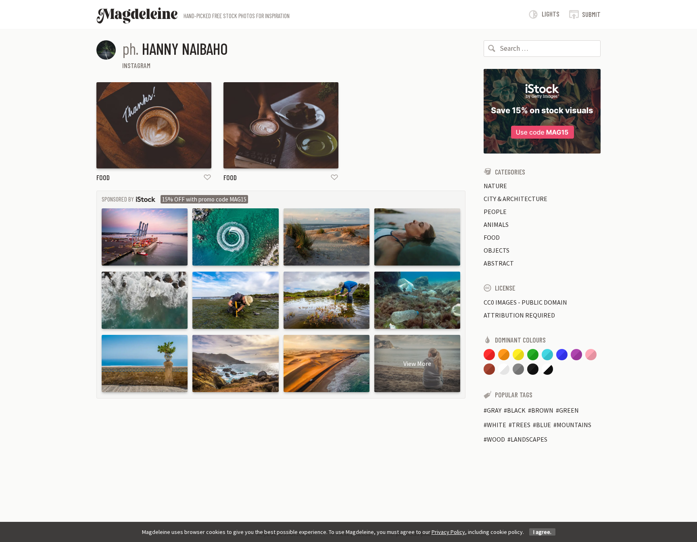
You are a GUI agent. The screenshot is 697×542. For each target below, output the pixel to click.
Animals (496, 224)
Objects (496, 250)
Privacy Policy (448, 532)
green (569, 410)
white (496, 425)
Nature (495, 186)
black (516, 410)
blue (543, 425)
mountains (574, 425)
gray (494, 410)
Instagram (136, 65)
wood (496, 439)
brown (542, 410)
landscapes (529, 439)
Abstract (499, 263)
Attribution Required (519, 315)
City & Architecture (515, 199)
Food (103, 177)
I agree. (542, 532)
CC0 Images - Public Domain (525, 302)
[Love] (207, 177)
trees (521, 425)
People (495, 212)
